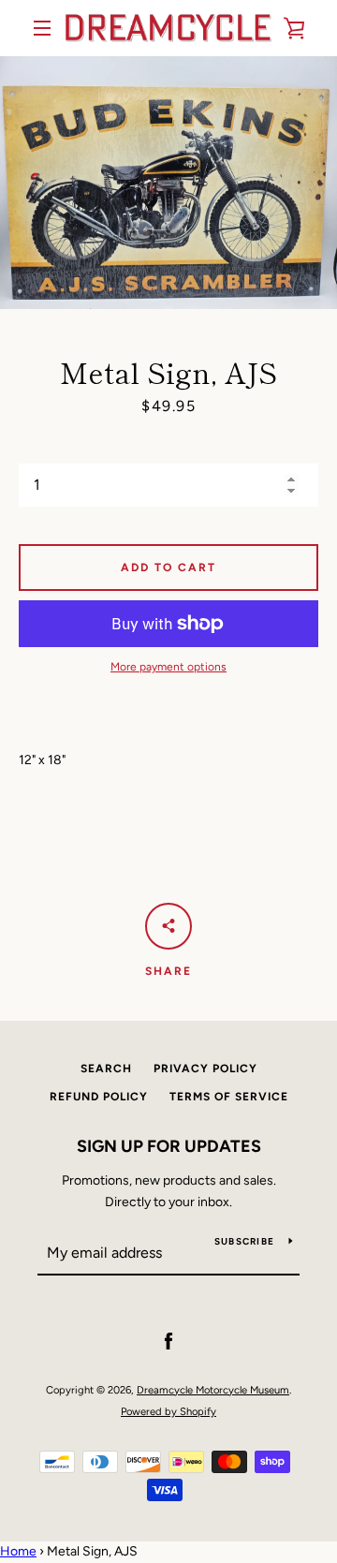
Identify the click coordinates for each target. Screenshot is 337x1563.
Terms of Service (228, 1096)
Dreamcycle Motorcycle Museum (213, 1389)
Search (106, 1068)
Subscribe (244, 1241)
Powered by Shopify (168, 1411)
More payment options (168, 666)
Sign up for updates (169, 1146)
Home (18, 1551)
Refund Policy (99, 1096)
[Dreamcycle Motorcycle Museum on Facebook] (168, 1341)
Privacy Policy (205, 1068)
